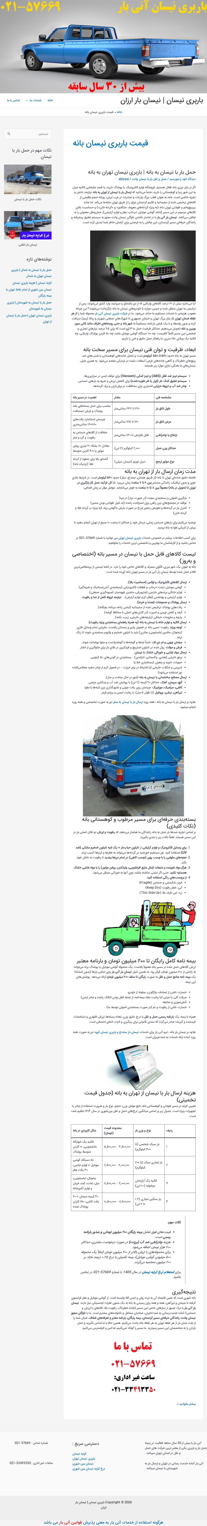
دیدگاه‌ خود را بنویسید (182, 179)
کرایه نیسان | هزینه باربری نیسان (32, 283)
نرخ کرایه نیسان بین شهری (88, 1468)
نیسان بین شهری (82, 1463)
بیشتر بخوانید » (186, 1404)
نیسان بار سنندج (129, 1032)
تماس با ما (13, 100)
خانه (50, 100)
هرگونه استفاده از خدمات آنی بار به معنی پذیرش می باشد (103, 1522)
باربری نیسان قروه (105, 1032)
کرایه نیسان (79, 1453)
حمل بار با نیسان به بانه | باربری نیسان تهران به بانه (142, 172)
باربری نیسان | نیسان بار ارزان (161, 100)
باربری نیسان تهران (129, 538)
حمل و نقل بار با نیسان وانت (149, 179)
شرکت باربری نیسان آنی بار (111, 313)
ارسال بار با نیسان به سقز (128, 702)
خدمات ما (35, 100)
